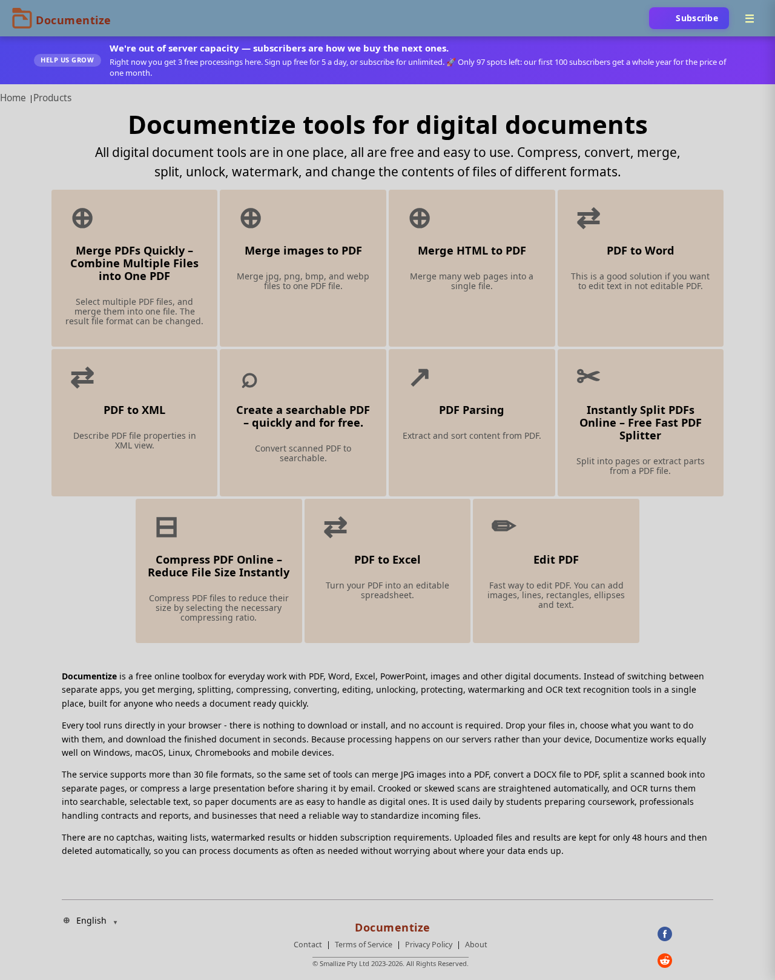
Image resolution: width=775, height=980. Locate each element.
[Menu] (749, 18)
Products (52, 98)
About (476, 944)
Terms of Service (363, 944)
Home (13, 98)
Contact (308, 944)
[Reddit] (685, 960)
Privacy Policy (428, 944)
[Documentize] (390, 924)
